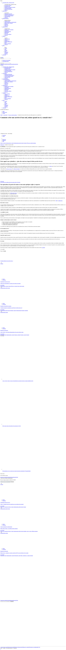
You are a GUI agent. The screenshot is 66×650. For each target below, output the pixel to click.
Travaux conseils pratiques (9, 15)
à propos (1, 647)
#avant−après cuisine (20, 286)
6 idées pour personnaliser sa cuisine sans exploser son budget (10, 283)
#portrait (27, 334)
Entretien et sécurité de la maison (10, 7)
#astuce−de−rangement (4, 531)
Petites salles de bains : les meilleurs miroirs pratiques (9, 528)
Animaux (6, 39)
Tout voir (6, 10)
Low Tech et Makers (8, 34)
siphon (51, 166)
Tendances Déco (7, 21)
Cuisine (6, 48)
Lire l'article (2, 285)
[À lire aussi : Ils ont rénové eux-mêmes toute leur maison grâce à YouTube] (4, 180)
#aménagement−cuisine (10, 143)
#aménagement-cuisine (4, 312)
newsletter (12, 647)
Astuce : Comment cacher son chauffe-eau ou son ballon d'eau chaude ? (12, 504)
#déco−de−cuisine (14, 286)
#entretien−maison (13, 310)
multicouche (60, 200)
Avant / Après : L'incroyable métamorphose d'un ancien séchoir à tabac (11, 332)
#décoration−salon (17, 555)
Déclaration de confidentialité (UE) (34, 647)
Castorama (4, 54)
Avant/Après (4, 73)
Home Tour (6, 83)
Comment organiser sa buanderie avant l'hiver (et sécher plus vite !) (11, 307)
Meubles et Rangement (8, 41)
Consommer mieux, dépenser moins (8, 2)
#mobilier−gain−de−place (27, 531)
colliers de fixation (17, 168)
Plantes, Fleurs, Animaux (9, 23)
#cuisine (25, 143)
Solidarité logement (8, 31)
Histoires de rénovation (8, 13)
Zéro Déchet (7, 30)
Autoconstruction (7, 16)
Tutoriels (3, 36)
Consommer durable (8, 8)
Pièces (3, 45)
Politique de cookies (25, 647)
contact (21, 647)
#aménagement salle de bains (18, 143)
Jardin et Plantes (7, 93)
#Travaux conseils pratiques (31, 143)
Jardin (5, 51)
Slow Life (6, 33)
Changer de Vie (5, 26)
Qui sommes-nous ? (5, 61)
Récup (6, 42)
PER (56, 200)
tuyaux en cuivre (9, 168)
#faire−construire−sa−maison (25, 555)
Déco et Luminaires (8, 43)
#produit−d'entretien (24, 310)
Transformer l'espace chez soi (9, 14)
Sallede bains (6, 50)
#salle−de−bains (3, 143)
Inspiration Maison (5, 18)
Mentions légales (17, 647)
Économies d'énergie (8, 5)
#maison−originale (17, 334)
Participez (9, 647)
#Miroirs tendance (35, 531)
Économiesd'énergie (6, 52)
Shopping (6, 82)
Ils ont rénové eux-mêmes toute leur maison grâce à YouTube (10, 182)
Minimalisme (7, 32)
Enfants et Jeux (7, 40)
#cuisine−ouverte (23, 334)
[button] (10, 63)
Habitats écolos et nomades (9, 29)
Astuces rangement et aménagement (10, 22)
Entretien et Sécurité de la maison (5, 306)
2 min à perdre (5, 647)
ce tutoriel (43, 247)
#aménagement (18, 310)
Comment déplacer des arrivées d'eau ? (6, 260)
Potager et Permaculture (8, 9)
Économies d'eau (7, 6)
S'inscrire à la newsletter (6, 60)
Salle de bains (4, 112)
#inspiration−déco (3, 334)
